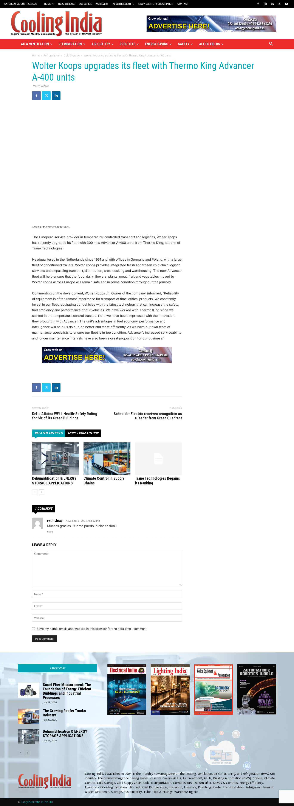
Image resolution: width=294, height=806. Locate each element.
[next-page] (41, 492)
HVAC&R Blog (66, 3)
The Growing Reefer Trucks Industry (64, 712)
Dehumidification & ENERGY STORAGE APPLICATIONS (54, 480)
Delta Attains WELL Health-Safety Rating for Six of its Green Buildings (64, 416)
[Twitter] (279, 4)
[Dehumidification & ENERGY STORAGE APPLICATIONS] (55, 458)
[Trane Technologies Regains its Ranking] (158, 458)
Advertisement (122, 3)
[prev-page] (34, 492)
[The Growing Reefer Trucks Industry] (28, 716)
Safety (183, 44)
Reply (50, 531)
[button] (271, 44)
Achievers (102, 3)
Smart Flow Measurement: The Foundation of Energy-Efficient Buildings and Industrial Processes (67, 691)
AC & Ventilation (35, 44)
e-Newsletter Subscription (155, 3)
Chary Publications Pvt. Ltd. (37, 802)
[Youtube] (286, 4)
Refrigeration (70, 44)
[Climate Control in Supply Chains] (107, 458)
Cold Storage (72, 55)
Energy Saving (156, 44)
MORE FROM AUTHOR (83, 433)
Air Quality (100, 44)
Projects (127, 44)
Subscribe (85, 3)
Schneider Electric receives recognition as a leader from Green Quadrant (148, 416)
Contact (183, 3)
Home (47, 3)
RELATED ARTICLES (49, 433)
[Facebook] (258, 4)
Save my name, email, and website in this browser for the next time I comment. (92, 628)
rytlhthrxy (55, 520)
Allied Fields (209, 44)
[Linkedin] (272, 4)
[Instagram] (265, 4)
